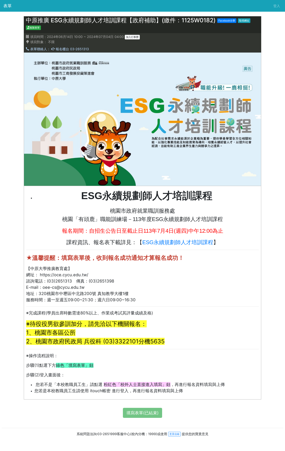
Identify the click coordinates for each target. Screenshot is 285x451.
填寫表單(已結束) (142, 412)
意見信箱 (174, 434)
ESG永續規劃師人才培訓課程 (177, 242)
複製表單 (35, 27)
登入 (276, 6)
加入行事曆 (132, 37)
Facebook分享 (226, 20)
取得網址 (244, 20)
